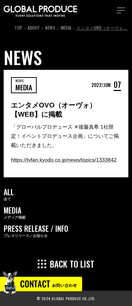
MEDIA (65, 27)
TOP (18, 27)
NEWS (50, 27)
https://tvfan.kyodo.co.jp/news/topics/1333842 (64, 160)
